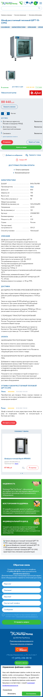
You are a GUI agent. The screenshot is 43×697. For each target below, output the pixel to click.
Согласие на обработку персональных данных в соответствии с (21, 616)
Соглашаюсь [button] (31, 693)
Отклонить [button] (12, 693)
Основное (5, 27)
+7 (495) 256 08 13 (21, 658)
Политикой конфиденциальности (27, 617)
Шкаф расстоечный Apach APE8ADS (17, 459)
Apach (16, 464)
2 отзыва (39, 87)
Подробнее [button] (7, 690)
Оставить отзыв (9, 423)
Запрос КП (23, 160)
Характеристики (18, 27)
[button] (20, 473)
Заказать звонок (9, 107)
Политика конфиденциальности (21, 641)
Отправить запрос (21, 622)
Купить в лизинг (21, 147)
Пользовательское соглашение (21, 644)
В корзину (7, 142)
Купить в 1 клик (34, 142)
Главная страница (6, 15)
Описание (32, 27)
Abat (32, 187)
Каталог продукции (20, 15)
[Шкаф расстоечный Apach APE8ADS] (21, 445)
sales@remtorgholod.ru (21, 573)
